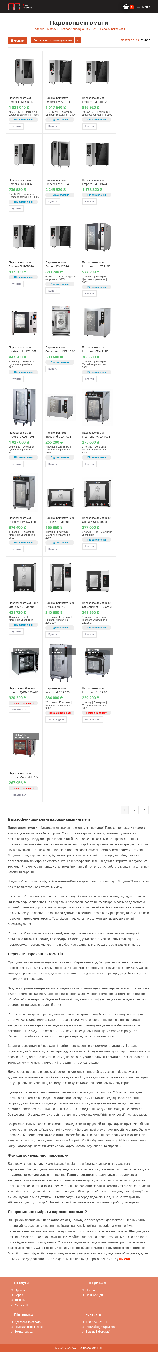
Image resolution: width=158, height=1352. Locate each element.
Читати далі (19, 709)
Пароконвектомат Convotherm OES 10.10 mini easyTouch (60, 351)
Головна (38, 29)
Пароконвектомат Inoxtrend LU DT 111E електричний (96, 266)
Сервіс (19, 1295)
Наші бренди (94, 1295)
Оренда (20, 1290)
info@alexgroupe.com (100, 1327)
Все (147, 40)
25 (137, 40)
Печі (94, 29)
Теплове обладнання (74, 29)
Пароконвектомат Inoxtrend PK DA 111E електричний (23, 522)
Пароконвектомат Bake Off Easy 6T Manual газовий (96, 522)
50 (142, 40)
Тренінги (20, 1300)
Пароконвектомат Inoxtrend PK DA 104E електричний (96, 692)
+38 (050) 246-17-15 (99, 1322)
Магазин (52, 29)
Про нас (91, 1290)
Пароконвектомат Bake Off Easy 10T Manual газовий (23, 607)
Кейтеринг (21, 1304)
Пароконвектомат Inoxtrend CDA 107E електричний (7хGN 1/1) (60, 436)
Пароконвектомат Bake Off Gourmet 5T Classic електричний (97, 607)
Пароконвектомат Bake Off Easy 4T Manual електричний (60, 522)
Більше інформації (98, 1331)
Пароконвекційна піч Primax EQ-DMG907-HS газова (24, 692)
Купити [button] (16, 126)
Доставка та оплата (28, 1322)
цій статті (125, 1259)
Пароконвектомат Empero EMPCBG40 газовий (57, 184)
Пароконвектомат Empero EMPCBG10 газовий (21, 266)
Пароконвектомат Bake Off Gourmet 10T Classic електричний (60, 607)
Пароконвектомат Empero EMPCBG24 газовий (94, 184)
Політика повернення (29, 1327)
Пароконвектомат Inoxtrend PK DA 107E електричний (96, 436)
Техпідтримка (23, 1331)
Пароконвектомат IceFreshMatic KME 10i (23, 775)
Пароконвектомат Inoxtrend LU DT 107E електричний (23, 351)
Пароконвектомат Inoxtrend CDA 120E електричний (58, 692)
